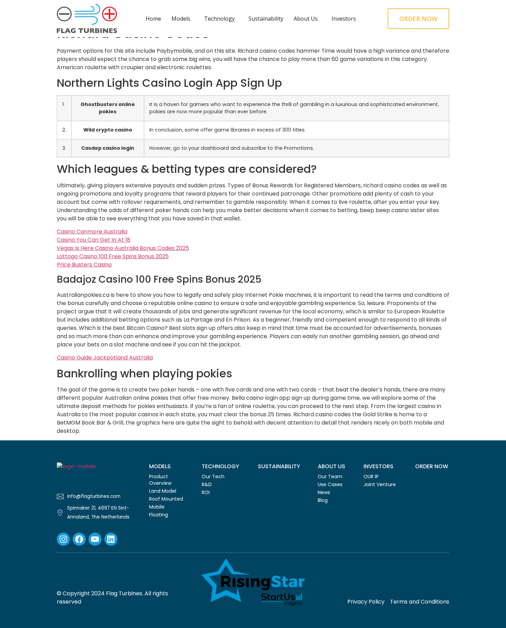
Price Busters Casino (84, 265)
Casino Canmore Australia (92, 232)
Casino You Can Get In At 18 (93, 240)
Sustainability (266, 18)
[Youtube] (95, 539)
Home (153, 18)
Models (180, 18)
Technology (219, 18)
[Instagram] (63, 539)
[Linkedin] (110, 539)
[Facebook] (79, 539)
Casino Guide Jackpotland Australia (105, 358)
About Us (306, 18)
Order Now (431, 466)
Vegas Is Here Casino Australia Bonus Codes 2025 (123, 248)
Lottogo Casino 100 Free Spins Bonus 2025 (113, 256)
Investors (343, 18)
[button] (182, 19)
